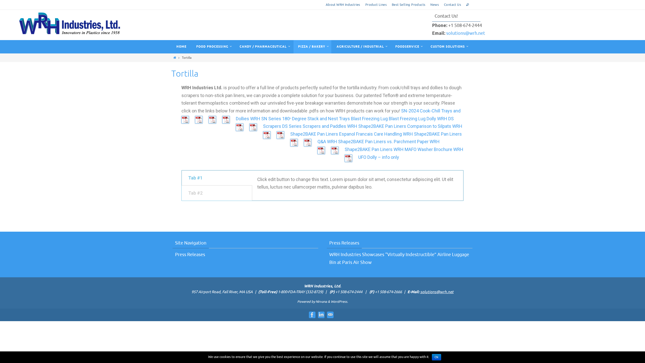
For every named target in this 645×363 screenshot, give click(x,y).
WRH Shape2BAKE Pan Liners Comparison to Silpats (399, 126)
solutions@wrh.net (465, 33)
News (434, 5)
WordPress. (339, 301)
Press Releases (190, 254)
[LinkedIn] (321, 315)
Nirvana (321, 301)
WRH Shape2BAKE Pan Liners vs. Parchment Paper (378, 141)
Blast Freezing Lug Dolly (412, 118)
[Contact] (330, 315)
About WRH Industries (343, 5)
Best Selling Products (408, 5)
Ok (436, 357)
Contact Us (452, 5)
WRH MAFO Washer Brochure (423, 149)
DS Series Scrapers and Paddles (314, 126)
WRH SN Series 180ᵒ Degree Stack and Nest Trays (300, 118)
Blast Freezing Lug (369, 118)
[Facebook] (312, 315)
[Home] (175, 58)
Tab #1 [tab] (195, 177)
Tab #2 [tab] (195, 193)
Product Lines (376, 5)
